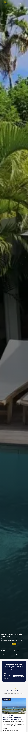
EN (22, 3)
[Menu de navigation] (25, 3)
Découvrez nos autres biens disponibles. (7, 676)
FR (20, 3)
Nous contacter (19, 676)
